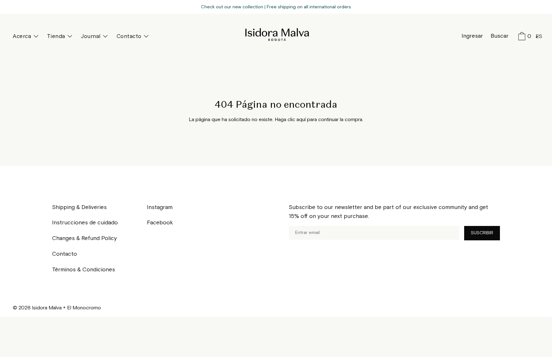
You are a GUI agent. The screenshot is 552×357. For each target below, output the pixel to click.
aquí (301, 119)
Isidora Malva (276, 34)
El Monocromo (84, 308)
